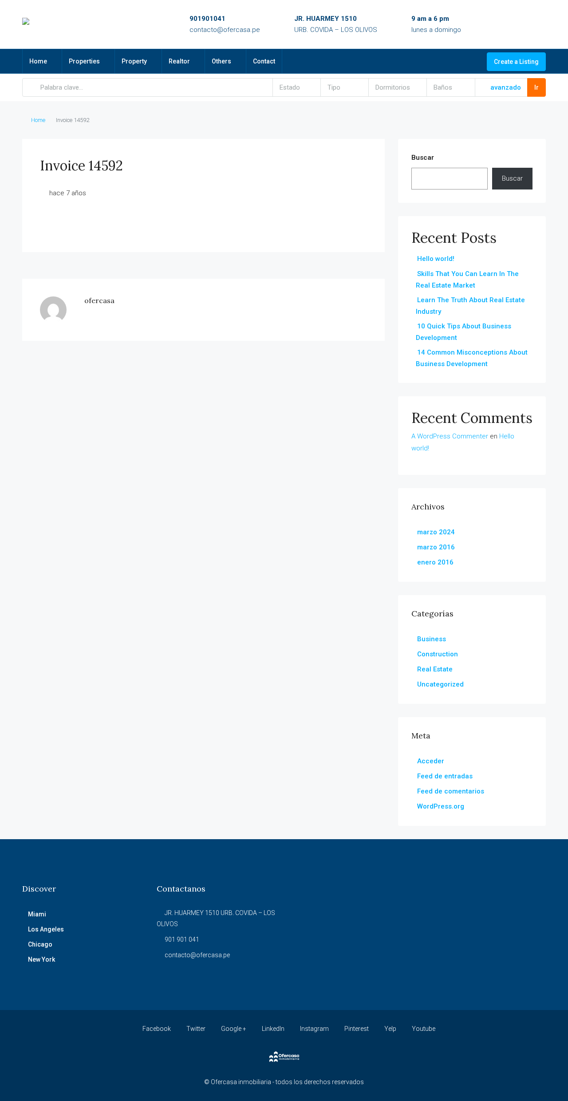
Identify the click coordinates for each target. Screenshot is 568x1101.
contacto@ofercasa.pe (224, 30)
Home (38, 61)
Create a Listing (516, 61)
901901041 (207, 19)
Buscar (422, 158)
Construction (437, 654)
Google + (234, 1028)
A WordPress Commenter (449, 436)
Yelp (390, 1028)
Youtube (422, 1028)
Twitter (196, 1028)
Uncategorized (440, 684)
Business (431, 639)
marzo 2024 (436, 532)
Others (221, 61)
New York (41, 959)
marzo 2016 (436, 547)
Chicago (40, 944)
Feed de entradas (445, 776)
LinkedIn (273, 1028)
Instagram (314, 1028)
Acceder (430, 761)
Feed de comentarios (450, 791)
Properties (84, 61)
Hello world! (435, 259)
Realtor (179, 61)
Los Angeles (46, 929)
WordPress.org (440, 806)
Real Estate (435, 669)
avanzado (505, 87)
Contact (264, 61)
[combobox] (296, 87)
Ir (536, 87)
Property (134, 61)
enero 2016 (435, 562)
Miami (37, 914)
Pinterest (356, 1028)
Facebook (156, 1028)
